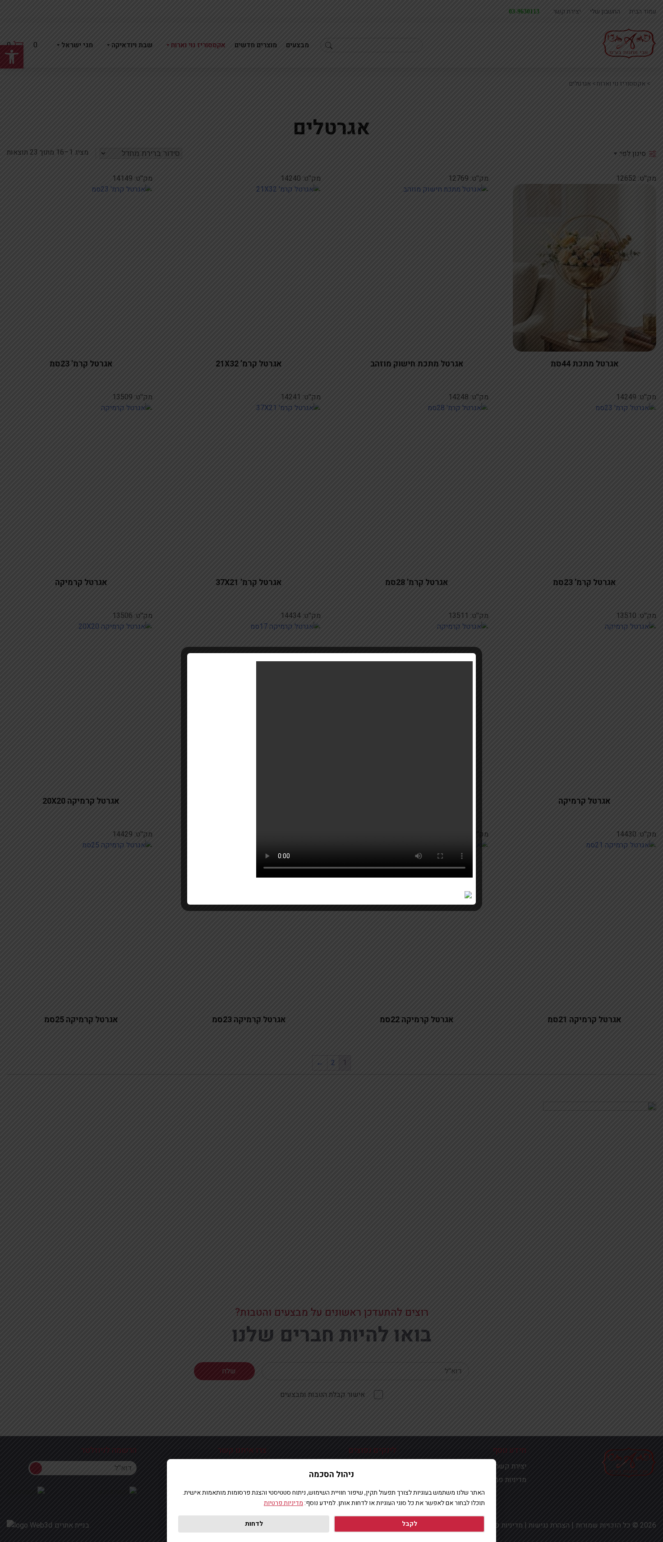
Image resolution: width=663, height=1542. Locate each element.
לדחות (254, 1523)
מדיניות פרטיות (283, 1503)
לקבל (409, 1523)
